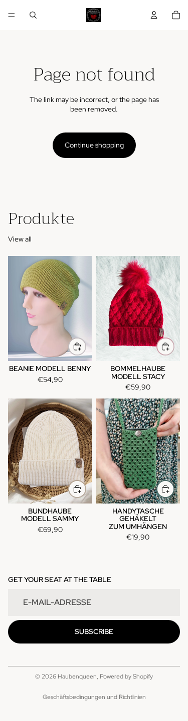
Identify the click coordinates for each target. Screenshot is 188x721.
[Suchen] (33, 15)
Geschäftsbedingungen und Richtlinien (94, 697)
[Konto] (154, 15)
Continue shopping (94, 145)
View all (20, 239)
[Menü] (11, 15)
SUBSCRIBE (94, 631)
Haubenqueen (77, 676)
